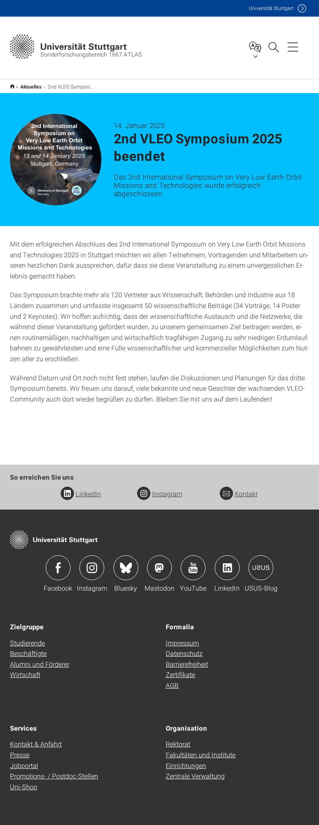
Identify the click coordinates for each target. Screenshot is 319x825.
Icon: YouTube (193, 567)
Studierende (27, 642)
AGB (172, 685)
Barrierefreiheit (187, 664)
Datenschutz (184, 653)
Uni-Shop (23, 786)
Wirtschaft (25, 674)
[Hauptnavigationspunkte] (293, 46)
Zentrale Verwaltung (195, 775)
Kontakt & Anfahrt (36, 743)
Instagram (167, 493)
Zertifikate (180, 674)
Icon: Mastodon (159, 567)
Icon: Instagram (91, 567)
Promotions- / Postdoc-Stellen (54, 775)
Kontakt (246, 493)
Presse (19, 754)
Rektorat (178, 743)
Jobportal (24, 765)
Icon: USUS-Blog (260, 567)
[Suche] (273, 46)
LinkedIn (88, 493)
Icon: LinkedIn (227, 567)
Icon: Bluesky (125, 567)
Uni (271, 8)
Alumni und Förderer (39, 664)
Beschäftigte (28, 653)
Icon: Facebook (58, 567)
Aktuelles (31, 86)
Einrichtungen (186, 765)
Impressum (182, 642)
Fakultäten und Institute (201, 754)
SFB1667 (12, 86)
